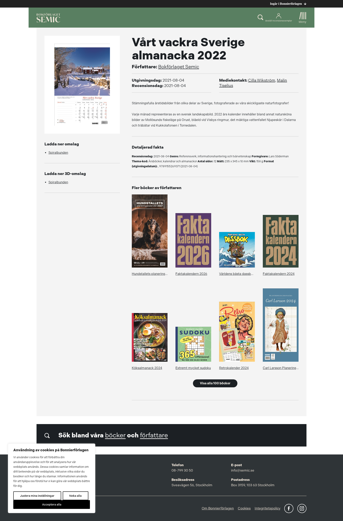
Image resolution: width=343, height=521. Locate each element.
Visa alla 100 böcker (215, 383)
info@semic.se (242, 470)
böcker (115, 435)
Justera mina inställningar (37, 495)
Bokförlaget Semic (178, 67)
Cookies (244, 508)
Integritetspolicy (267, 508)
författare (154, 435)
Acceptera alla (51, 504)
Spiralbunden (58, 153)
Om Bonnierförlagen (218, 508)
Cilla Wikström (261, 80)
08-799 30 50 (182, 470)
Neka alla (75, 495)
